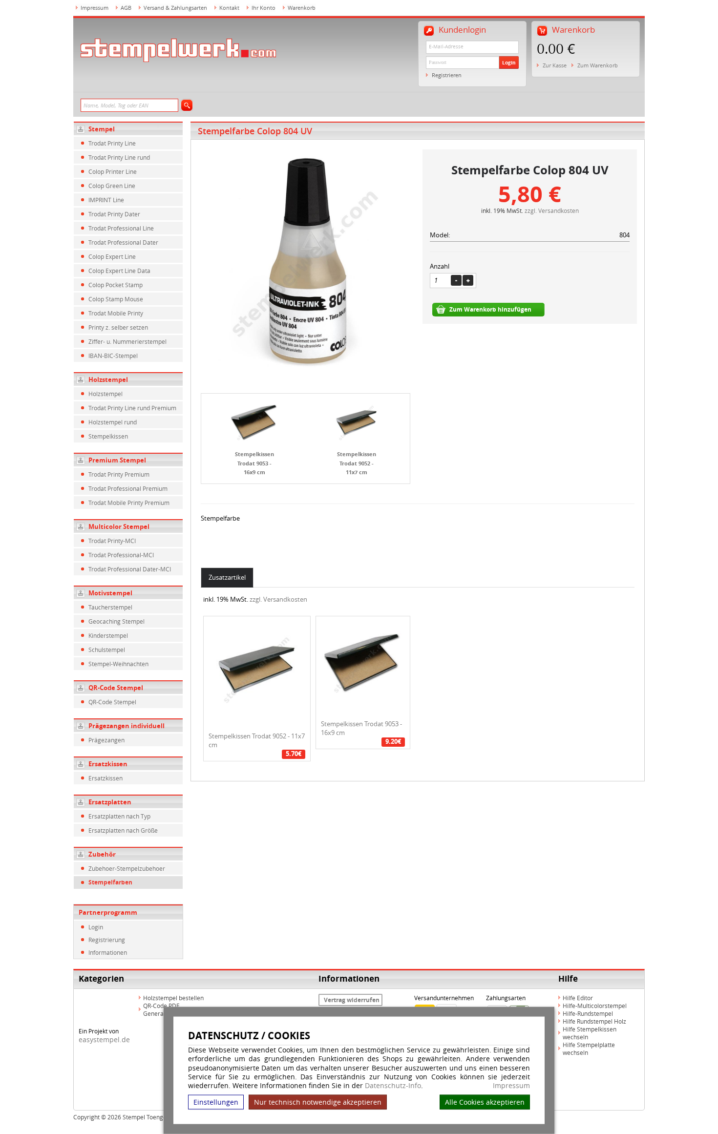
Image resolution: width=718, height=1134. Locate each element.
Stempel (101, 129)
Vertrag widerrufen (352, 1000)
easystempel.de (104, 1039)
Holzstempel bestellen (173, 998)
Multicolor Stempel (118, 526)
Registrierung (106, 940)
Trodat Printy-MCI (112, 541)
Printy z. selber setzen (118, 327)
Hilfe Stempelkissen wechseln (589, 1033)
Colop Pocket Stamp (115, 285)
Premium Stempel (117, 460)
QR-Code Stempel (115, 687)
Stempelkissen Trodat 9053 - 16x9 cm (254, 463)
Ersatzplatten (109, 802)
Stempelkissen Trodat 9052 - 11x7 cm (356, 463)
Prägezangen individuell (126, 725)
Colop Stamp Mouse (115, 299)
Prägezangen (106, 740)
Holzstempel (108, 379)
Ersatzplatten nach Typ (119, 816)
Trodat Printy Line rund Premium (132, 408)
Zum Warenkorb (597, 65)
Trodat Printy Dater (114, 214)
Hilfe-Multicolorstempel (595, 1005)
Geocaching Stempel (116, 621)
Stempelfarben (110, 882)
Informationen (107, 952)
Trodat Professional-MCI (121, 555)
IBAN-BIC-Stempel (113, 355)
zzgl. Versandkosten (552, 210)
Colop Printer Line (112, 171)
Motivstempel (110, 592)
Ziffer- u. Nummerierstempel (127, 341)
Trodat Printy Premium (118, 474)
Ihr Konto (263, 7)
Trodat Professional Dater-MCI (129, 569)
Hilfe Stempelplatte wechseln (589, 1048)
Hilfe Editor (578, 998)
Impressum (511, 1085)
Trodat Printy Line (112, 143)
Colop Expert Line (112, 256)
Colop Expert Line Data (119, 270)
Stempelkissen (108, 436)
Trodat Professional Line (121, 228)
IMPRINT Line (106, 200)
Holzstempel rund (112, 422)
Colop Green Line (111, 185)
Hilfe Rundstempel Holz (594, 1021)
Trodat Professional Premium (128, 488)
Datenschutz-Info (393, 1085)
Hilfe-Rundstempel (588, 1013)
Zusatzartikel (227, 577)
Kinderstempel (108, 635)
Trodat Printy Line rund (119, 157)
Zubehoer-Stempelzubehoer (126, 868)
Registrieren (447, 75)
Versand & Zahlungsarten (175, 7)
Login (509, 62)
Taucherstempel (110, 607)
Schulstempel (106, 649)
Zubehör (102, 854)
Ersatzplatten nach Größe (123, 830)
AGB (126, 7)
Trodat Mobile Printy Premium (128, 502)
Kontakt (229, 7)
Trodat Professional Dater (123, 242)
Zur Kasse (555, 65)
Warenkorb (302, 7)
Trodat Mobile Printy (115, 313)
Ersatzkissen (107, 763)
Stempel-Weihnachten (118, 664)
